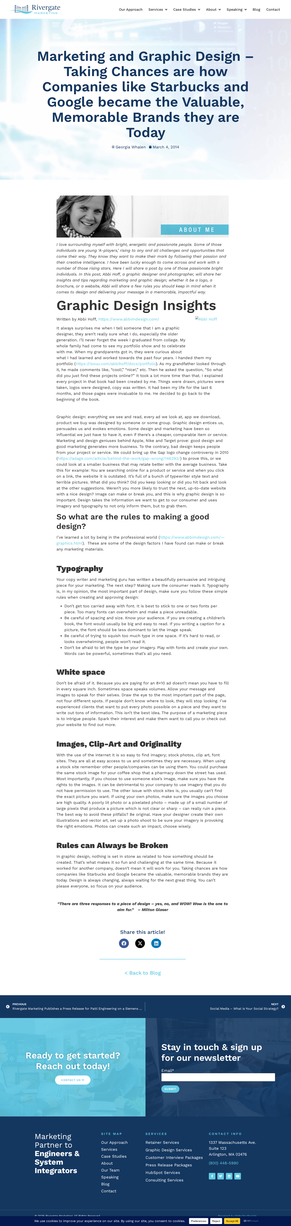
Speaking (234, 9)
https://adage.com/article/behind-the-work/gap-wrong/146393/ (119, 458)
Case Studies (184, 9)
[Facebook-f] (212, 1176)
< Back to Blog (143, 973)
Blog (256, 9)
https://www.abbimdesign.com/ (128, 319)
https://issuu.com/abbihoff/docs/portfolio (116, 363)
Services (155, 9)
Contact (273, 9)
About (211, 9)
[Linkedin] (229, 1176)
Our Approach (131, 9)
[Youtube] (237, 1176)
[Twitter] (220, 1176)
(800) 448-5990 (223, 1163)
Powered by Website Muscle (237, 1215)
